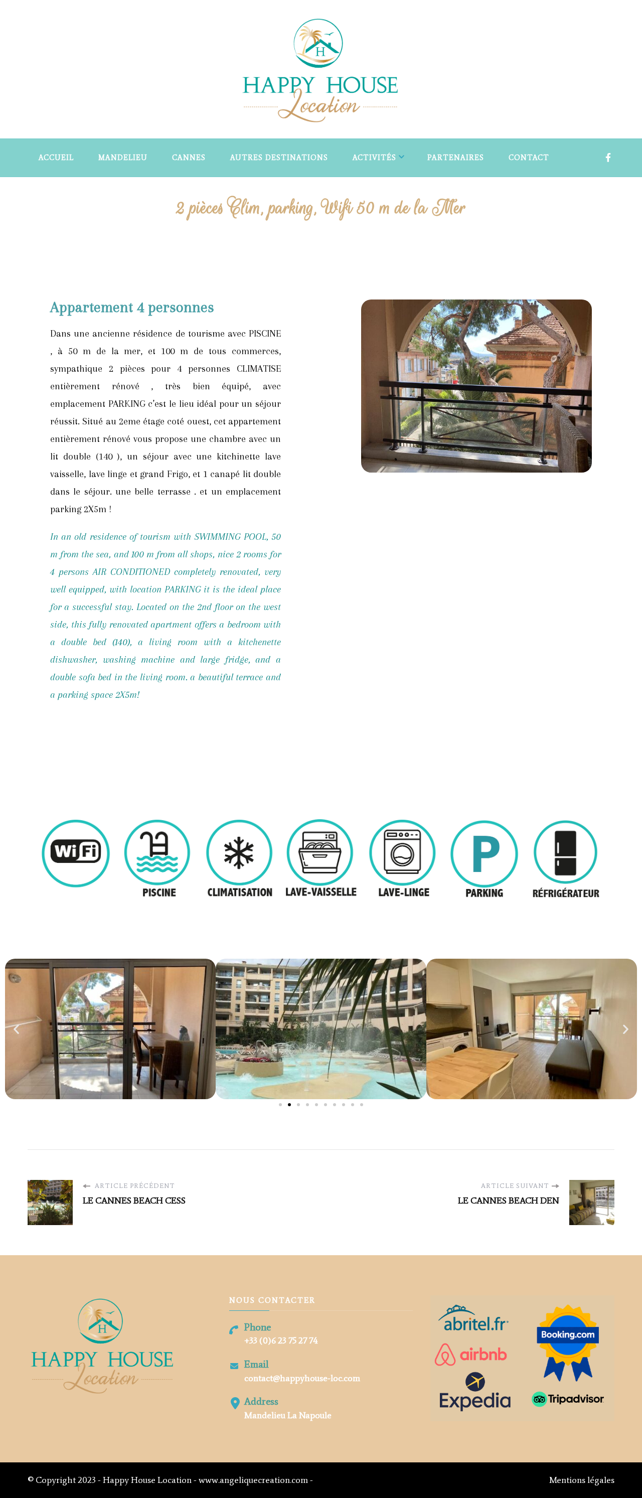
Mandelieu (122, 157)
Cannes (189, 157)
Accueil (56, 157)
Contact (529, 157)
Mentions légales (581, 1479)
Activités (374, 157)
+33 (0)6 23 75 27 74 (281, 1340)
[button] (16, 1029)
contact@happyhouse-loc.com (302, 1378)
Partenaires (455, 157)
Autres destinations (279, 157)
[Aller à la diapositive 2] (289, 1104)
